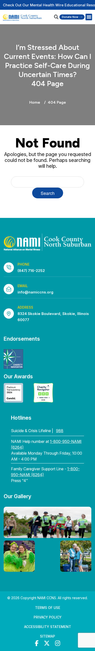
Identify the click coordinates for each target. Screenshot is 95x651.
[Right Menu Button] (88, 17)
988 (59, 430)
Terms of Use (47, 608)
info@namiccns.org (35, 292)
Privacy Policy (48, 617)
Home (34, 102)
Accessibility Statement (47, 627)
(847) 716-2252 (31, 270)
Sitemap (47, 636)
